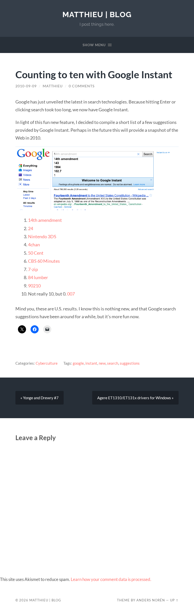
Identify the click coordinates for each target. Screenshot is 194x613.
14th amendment (45, 220)
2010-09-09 (26, 86)
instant (91, 363)
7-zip (33, 269)
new (102, 363)
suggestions (130, 363)
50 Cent (35, 253)
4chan (34, 244)
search (112, 363)
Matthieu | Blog (97, 14)
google (78, 363)
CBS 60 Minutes (44, 261)
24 (30, 228)
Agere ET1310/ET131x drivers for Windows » (135, 397)
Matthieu (53, 86)
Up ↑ (174, 600)
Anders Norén (150, 600)
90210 (34, 285)
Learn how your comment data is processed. (111, 579)
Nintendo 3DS (42, 236)
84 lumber (38, 277)
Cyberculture (47, 363)
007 (71, 294)
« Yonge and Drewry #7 (39, 397)
